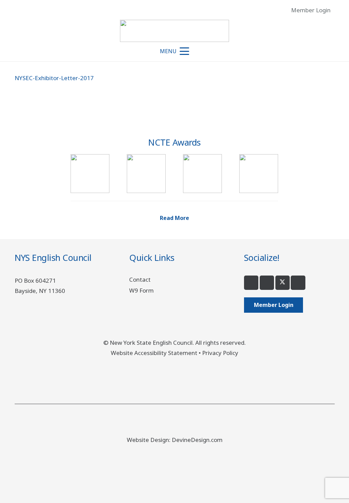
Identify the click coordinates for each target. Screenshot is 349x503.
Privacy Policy (220, 353)
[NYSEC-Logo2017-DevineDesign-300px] (174, 31)
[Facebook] (251, 283)
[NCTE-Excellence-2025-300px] (90, 173)
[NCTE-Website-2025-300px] (258, 173)
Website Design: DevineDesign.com (175, 440)
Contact (140, 279)
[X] (282, 283)
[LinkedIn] (298, 283)
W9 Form (141, 290)
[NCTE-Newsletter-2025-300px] (202, 173)
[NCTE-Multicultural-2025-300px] (146, 173)
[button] (339, 10)
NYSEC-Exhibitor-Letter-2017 (54, 78)
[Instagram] (267, 283)
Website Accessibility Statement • (156, 353)
